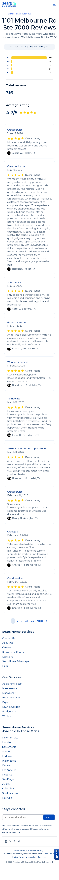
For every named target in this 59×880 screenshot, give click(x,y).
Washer (6, 716)
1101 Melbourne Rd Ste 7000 (19, 14)
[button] (42, 621)
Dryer (5, 702)
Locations (7, 656)
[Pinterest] (14, 841)
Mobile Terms (18, 857)
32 (32, 620)
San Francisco (10, 793)
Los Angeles (9, 770)
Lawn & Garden (11, 707)
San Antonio (9, 747)
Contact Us (8, 638)
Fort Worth (8, 756)
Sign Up (49, 817)
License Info (31, 857)
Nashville (7, 797)
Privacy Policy (20, 850)
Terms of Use (49, 854)
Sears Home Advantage (15, 661)
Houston (7, 742)
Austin (6, 784)
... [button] (21, 620)
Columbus (8, 788)
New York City (10, 737)
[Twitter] (10, 841)
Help (5, 666)
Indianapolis (9, 760)
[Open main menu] (55, 4)
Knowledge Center (13, 652)
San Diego (8, 779)
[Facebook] (18, 841)
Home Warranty (11, 697)
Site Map (42, 857)
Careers (6, 647)
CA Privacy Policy (36, 850)
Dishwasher (8, 693)
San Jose (7, 751)
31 (26, 620)
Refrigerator (9, 711)
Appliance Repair (12, 683)
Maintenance (9, 688)
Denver (6, 765)
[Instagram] (6, 841)
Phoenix (7, 774)
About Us (7, 642)
